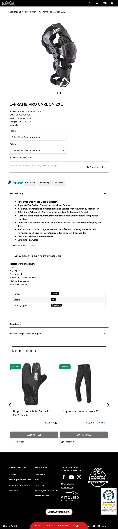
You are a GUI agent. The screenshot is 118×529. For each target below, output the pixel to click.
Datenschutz (41, 474)
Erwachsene (56, 305)
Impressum (40, 485)
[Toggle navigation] (19, 2)
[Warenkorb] (112, 3)
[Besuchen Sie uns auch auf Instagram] (79, 477)
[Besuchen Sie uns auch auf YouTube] (71, 477)
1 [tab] (57, 93)
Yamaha (38, 525)
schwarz (55, 293)
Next (108, 405)
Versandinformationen (19, 485)
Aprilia (50, 525)
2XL (53, 299)
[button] (90, 3)
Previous (10, 405)
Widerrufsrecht (42, 495)
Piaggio (76, 525)
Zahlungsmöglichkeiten (20, 479)
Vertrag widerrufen (59, 512)
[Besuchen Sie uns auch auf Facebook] (64, 477)
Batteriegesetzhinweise (46, 490)
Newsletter (14, 490)
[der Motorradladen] (8, 3)
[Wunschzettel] (97, 3)
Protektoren (25, 121)
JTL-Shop (101, 526)
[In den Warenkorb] (11, 20)
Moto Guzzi (63, 525)
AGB (37, 479)
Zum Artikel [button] (34, 434)
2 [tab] (60, 93)
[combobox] (37, 137)
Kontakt (12, 474)
